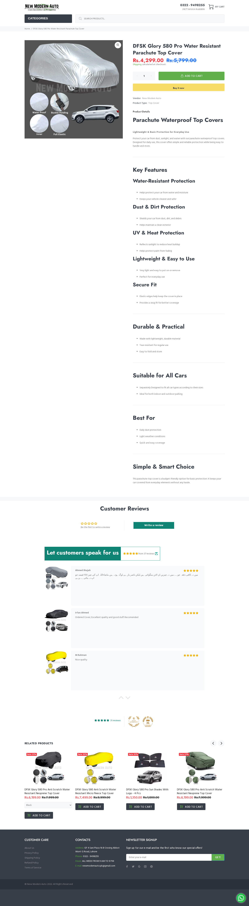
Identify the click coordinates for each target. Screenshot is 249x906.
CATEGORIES (38, 18)
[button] (121, 698)
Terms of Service (33, 868)
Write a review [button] (153, 525)
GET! (218, 857)
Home (27, 29)
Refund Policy (32, 863)
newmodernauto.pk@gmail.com (98, 866)
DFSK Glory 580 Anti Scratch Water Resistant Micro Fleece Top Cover (95, 791)
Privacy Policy (32, 853)
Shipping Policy (32, 858)
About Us (29, 848)
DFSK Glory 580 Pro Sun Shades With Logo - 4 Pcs (147, 791)
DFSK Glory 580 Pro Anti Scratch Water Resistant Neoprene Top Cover (47, 791)
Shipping (137, 64)
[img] (130, 554)
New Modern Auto (151, 98)
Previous (213, 743)
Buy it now (178, 88)
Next (221, 743)
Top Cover (153, 103)
